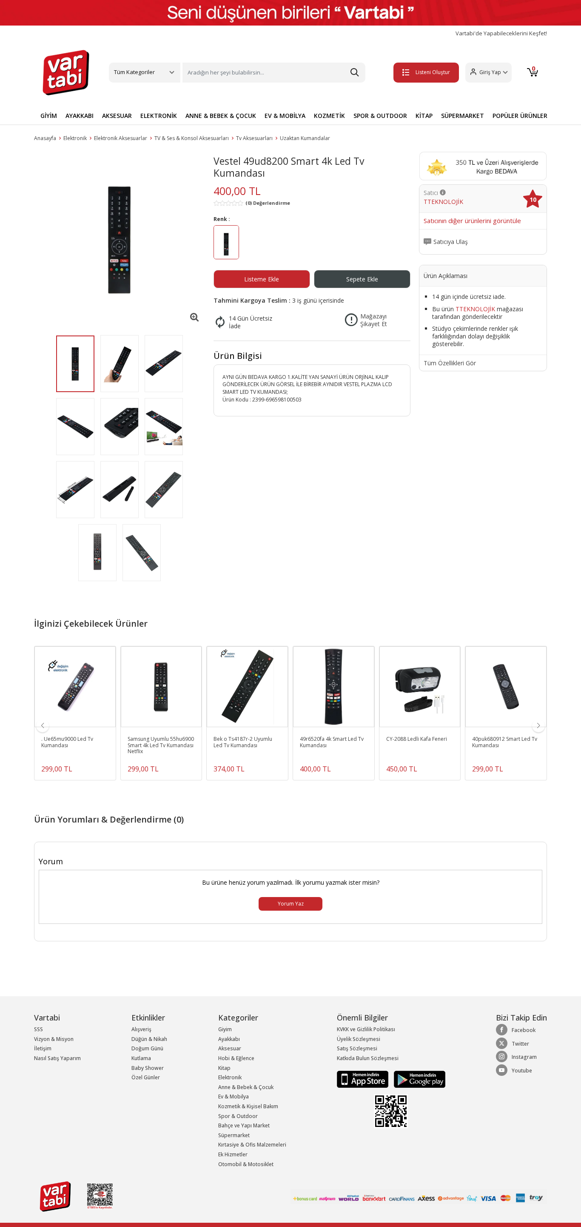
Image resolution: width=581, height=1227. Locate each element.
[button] (488, 73)
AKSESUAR (117, 116)
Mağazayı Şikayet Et (373, 319)
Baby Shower (147, 1068)
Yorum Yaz (291, 903)
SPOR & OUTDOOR (380, 116)
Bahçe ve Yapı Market (244, 1125)
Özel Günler (145, 1077)
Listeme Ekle (261, 279)
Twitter (520, 1043)
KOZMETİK (329, 116)
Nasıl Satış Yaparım (57, 1058)
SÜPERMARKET (462, 116)
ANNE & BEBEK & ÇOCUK (220, 116)
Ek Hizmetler (233, 1154)
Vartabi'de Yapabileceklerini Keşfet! (501, 33)
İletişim (42, 1048)
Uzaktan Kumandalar (305, 138)
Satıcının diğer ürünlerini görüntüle (472, 221)
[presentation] (42, 726)
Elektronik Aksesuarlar (120, 138)
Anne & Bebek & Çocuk (245, 1087)
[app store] (363, 1078)
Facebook (523, 1030)
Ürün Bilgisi (238, 355)
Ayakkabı (229, 1039)
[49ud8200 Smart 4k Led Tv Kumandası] (119, 239)
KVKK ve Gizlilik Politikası (366, 1029)
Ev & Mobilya (233, 1096)
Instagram (524, 1057)
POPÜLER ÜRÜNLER (520, 116)
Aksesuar (229, 1048)
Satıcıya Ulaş (450, 242)
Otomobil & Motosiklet (245, 1164)
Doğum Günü (147, 1048)
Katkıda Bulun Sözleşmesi (368, 1058)
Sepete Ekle (362, 279)
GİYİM (48, 116)
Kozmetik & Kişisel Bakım (248, 1106)
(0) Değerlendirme (267, 203)
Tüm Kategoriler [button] (134, 72)
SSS (38, 1029)
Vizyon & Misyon (54, 1039)
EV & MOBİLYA (285, 116)
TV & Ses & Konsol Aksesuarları (191, 138)
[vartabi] (66, 72)
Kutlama (141, 1058)
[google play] (417, 1078)
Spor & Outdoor (238, 1116)
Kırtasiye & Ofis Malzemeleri (252, 1144)
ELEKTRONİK (158, 116)
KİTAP (424, 116)
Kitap (224, 1068)
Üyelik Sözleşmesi (358, 1039)
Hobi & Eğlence (236, 1058)
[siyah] (226, 243)
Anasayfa (45, 138)
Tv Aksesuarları (254, 138)
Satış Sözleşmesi (357, 1048)
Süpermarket (234, 1135)
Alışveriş (141, 1029)
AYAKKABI (80, 116)
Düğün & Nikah (149, 1039)
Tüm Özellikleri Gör (450, 363)
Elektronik (75, 138)
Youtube (522, 1070)
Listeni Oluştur (433, 72)
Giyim (225, 1029)
